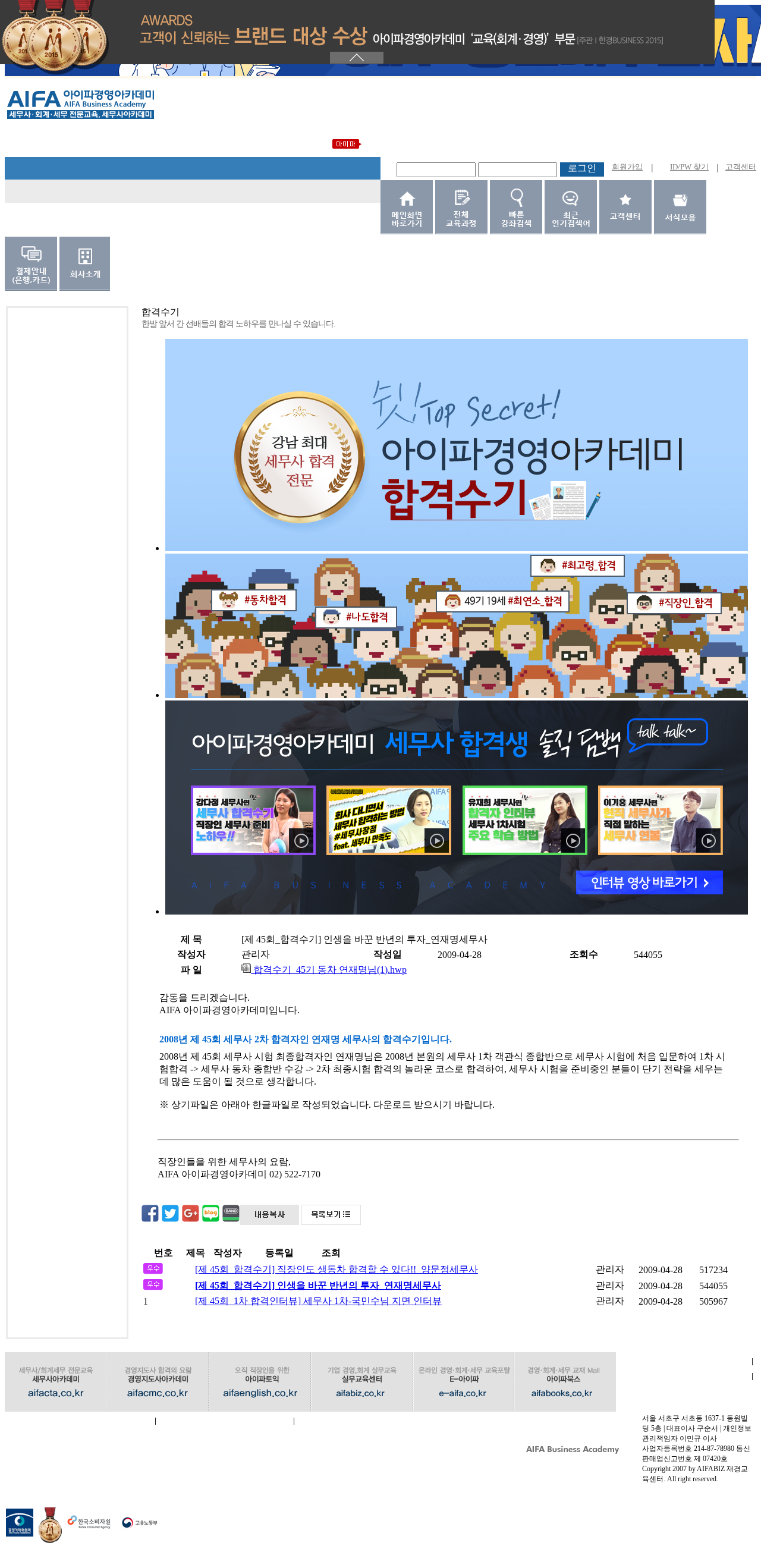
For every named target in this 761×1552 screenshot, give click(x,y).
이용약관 (683, 1376)
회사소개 (683, 1361)
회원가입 (627, 166)
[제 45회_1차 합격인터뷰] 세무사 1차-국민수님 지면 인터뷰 (318, 1301)
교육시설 (224, 1420)
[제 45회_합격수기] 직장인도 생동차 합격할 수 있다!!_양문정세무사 (336, 1269)
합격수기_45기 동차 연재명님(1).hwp (329, 969)
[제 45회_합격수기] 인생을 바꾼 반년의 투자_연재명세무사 (318, 1285)
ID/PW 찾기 (689, 166)
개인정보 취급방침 (80, 1420)
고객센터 (740, 166)
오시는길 (362, 1420)
